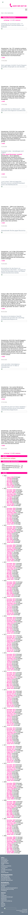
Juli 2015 (9, 680)
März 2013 (10, 722)
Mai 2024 (9, 518)
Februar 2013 (10, 723)
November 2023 (11, 528)
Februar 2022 (10, 559)
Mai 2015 (9, 682)
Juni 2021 (9, 572)
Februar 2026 (10, 485)
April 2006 (9, 848)
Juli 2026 (9, 478)
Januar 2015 (10, 688)
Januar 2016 (10, 670)
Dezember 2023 (11, 526)
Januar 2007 (10, 834)
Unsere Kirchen (5, 872)
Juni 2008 (9, 810)
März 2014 (10, 704)
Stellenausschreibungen (7, 897)
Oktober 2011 (10, 749)
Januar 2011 (10, 762)
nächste (18, 20)
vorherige (6, 20)
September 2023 (11, 531)
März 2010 (10, 777)
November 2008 (11, 803)
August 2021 (10, 569)
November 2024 (11, 509)
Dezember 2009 (11, 783)
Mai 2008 (9, 811)
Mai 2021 (9, 573)
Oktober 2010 (10, 767)
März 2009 (10, 796)
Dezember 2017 (11, 636)
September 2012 (11, 732)
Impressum (4, 899)
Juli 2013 (9, 716)
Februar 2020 (10, 595)
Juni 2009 (9, 792)
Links (2, 902)
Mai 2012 (9, 738)
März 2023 (10, 539)
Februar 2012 (10, 742)
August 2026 (10, 477)
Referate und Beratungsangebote (9, 888)
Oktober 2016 (10, 657)
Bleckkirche (4, 885)
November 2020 (11, 583)
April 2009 (9, 794)
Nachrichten (4, 859)
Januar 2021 (10, 579)
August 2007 (10, 824)
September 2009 (11, 787)
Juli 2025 (9, 497)
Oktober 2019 (10, 602)
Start (2, 13)
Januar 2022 (10, 560)
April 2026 (9, 483)
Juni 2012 (9, 736)
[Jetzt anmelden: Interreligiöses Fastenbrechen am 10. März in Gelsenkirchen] (14, 377)
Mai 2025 (9, 500)
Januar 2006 (10, 852)
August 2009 (10, 789)
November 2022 (11, 546)
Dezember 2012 (11, 728)
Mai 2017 (9, 646)
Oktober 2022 (10, 548)
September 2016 (11, 658)
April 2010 (9, 776)
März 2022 (10, 558)
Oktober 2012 (10, 731)
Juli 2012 (9, 735)
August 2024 (10, 514)
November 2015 (11, 674)
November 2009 (11, 784)
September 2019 (11, 603)
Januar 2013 (10, 725)
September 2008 (11, 806)
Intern (2, 906)
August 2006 (10, 843)
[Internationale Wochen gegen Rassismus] (14, 241)
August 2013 (10, 715)
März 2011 (10, 759)
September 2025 (11, 494)
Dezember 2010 (11, 765)
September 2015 (11, 677)
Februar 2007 (10, 833)
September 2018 (11, 621)
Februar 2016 (10, 668)
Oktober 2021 (10, 566)
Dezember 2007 (11, 820)
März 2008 (10, 814)
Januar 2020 (10, 596)
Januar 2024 (10, 524)
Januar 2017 (10, 651)
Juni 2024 (9, 517)
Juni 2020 (9, 589)
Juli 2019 (9, 606)
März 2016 (10, 667)
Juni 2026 (9, 480)
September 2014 (11, 695)
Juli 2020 (9, 587)
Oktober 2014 (10, 694)
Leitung (3, 886)
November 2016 (11, 655)
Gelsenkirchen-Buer (6, 879)
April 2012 (9, 739)
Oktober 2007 (10, 821)
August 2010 (10, 770)
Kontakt (3, 903)
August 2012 (10, 733)
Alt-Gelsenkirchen (5, 877)
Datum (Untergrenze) (7, 466)
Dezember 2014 (11, 691)
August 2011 (10, 752)
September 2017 (11, 640)
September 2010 (11, 769)
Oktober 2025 (10, 492)
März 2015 (10, 685)
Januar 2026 (10, 487)
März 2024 (10, 521)
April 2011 (9, 757)
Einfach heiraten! (5, 884)
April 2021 (9, 575)
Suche (2, 894)
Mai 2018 (9, 627)
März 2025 (10, 502)
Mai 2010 (9, 775)
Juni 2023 (9, 535)
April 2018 (9, 629)
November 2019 (11, 600)
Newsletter (4, 898)
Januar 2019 (10, 614)
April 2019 (9, 610)
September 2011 (11, 750)
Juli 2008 (9, 809)
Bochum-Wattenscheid (7, 880)
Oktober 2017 (10, 638)
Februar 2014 (10, 705)
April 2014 (9, 702)
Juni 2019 (9, 607)
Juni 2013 (9, 718)
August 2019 (10, 604)
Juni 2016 (9, 663)
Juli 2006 (9, 844)
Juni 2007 (9, 827)
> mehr (3, 57)
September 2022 (11, 549)
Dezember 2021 (11, 563)
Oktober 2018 (10, 620)
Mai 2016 (9, 664)
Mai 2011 (9, 756)
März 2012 (10, 740)
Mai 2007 (9, 828)
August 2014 (10, 697)
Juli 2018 (9, 624)
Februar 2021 (10, 577)
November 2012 (11, 729)
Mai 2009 (9, 793)
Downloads (4, 895)
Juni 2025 (9, 498)
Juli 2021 (9, 570)
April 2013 (9, 721)
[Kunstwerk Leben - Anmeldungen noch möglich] (14, 154)
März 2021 (10, 576)
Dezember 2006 (11, 837)
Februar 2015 (10, 687)
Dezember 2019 (11, 599)
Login (2, 912)
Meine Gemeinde (5, 876)
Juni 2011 (9, 755)
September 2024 (11, 512)
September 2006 (11, 841)
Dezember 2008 (11, 801)
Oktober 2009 (10, 786)
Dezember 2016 (11, 654)
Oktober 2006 (10, 840)
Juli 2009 (9, 790)
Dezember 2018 (11, 617)
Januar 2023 (10, 542)
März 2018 (10, 630)
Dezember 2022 (11, 545)
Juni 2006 (9, 845)
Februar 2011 (10, 760)
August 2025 (10, 495)
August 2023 (10, 532)
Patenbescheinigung (6, 866)
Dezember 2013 (11, 709)
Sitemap (3, 905)
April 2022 (9, 556)
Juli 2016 (9, 661)
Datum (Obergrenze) (7, 467)
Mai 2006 (9, 847)
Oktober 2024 (10, 511)
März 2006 (10, 850)
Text (3, 464)
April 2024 (9, 519)
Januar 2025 (10, 505)
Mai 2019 (9, 609)
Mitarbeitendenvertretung (7, 889)
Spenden (3, 871)
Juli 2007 (9, 826)
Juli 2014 (9, 698)
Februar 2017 (10, 650)
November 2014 (11, 692)
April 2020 (9, 592)
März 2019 (10, 612)
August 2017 (10, 641)
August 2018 (10, 623)
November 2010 (11, 766)
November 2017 (11, 637)
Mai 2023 (9, 536)
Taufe (2, 864)
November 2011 (11, 748)
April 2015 (9, 684)
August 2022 (10, 551)
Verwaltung (4, 890)
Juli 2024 (9, 515)
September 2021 (11, 568)
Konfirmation (4, 867)
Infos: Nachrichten (9, 13)
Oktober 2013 (10, 712)
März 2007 (10, 831)
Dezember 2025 (11, 490)
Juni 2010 (9, 773)
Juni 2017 (9, 644)
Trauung (3, 868)
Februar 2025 (10, 504)
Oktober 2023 (10, 529)
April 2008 (9, 813)
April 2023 (9, 538)
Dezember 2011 (11, 746)
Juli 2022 (9, 552)
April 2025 (9, 501)
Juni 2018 (9, 626)
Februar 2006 (10, 851)
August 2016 (10, 660)
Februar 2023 (10, 541)
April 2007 (9, 830)
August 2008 (10, 807)
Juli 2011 (9, 753)
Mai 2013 (9, 719)
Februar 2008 (10, 816)
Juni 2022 (9, 553)
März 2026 (10, 484)
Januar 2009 (10, 799)
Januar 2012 (10, 743)
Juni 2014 (9, 699)
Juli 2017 (9, 643)
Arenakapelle (4, 861)
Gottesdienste (4, 860)
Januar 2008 (10, 817)
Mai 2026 (9, 481)
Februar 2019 (10, 613)
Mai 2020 (9, 590)
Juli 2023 (9, 534)
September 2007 (11, 823)
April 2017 (9, 647)
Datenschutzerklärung (6, 901)
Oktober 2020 (10, 585)
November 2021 (11, 565)
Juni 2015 (9, 681)
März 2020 (10, 593)
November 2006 (11, 838)
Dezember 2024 (11, 508)
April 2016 (9, 665)
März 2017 (10, 648)
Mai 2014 (9, 701)
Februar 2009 (10, 797)
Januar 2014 (10, 706)
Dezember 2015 (11, 672)
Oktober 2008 (10, 804)
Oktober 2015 (10, 675)
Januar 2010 (10, 780)
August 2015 (10, 678)
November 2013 (11, 711)
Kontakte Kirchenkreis (6, 870)
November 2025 (11, 491)
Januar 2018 (10, 633)
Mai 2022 (9, 555)
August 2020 (10, 586)
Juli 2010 (9, 772)
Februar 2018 (10, 631)
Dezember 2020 (11, 582)
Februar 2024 (10, 522)
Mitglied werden (5, 863)
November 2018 (11, 619)
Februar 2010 (10, 779)
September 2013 (11, 714)
